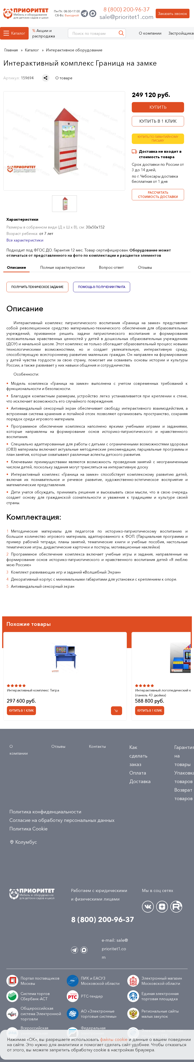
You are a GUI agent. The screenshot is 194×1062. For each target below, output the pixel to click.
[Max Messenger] (92, 13)
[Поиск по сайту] (121, 33)
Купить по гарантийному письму (158, 139)
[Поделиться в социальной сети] (46, 78)
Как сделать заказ (138, 755)
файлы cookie (114, 1039)
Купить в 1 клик (157, 121)
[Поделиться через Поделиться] (45, 78)
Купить (158, 107)
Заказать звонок (172, 13)
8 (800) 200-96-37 (126, 9)
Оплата (137, 773)
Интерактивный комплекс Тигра (33, 690)
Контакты (97, 746)
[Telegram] (84, 13)
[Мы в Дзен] (162, 907)
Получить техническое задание (37, 287)
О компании (150, 33)
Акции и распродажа (43, 33)
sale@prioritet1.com (127, 16)
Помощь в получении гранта (101, 287)
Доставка (140, 781)
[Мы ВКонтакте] (148, 907)
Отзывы (58, 746)
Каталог (18, 33)
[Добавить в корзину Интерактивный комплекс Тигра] (116, 710)
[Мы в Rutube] (176, 907)
